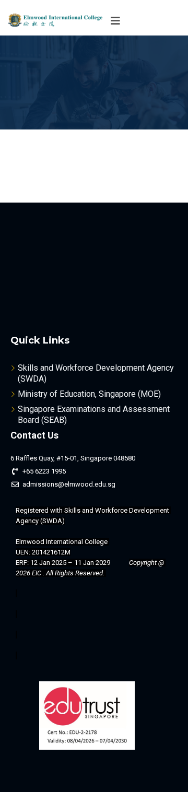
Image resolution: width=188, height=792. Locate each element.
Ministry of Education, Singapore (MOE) (89, 394)
